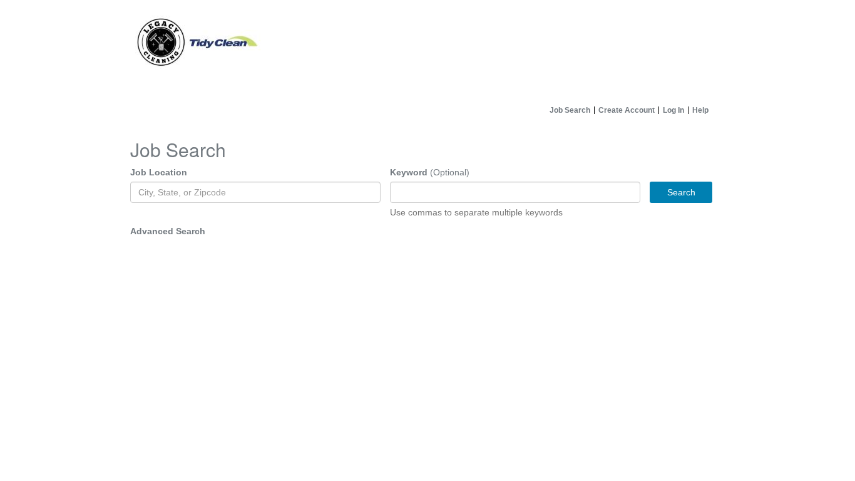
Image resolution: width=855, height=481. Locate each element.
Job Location (158, 172)
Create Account (626, 110)
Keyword (408, 172)
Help (700, 110)
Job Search (570, 110)
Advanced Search (167, 231)
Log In (673, 110)
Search (681, 192)
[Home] (427, 50)
